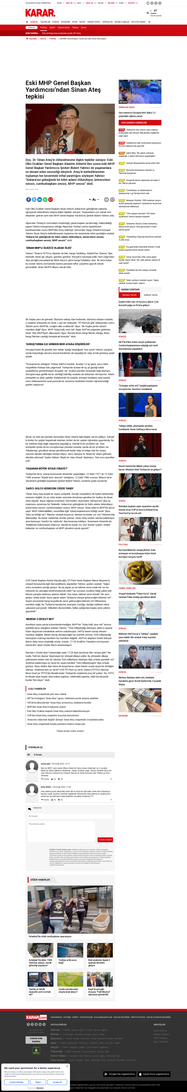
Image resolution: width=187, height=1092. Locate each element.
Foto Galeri (58, 1060)
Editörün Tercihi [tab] (150, 295)
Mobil (68, 1051)
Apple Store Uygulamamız (156, 1074)
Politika (43, 27)
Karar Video (94, 22)
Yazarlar (45, 22)
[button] (90, 199)
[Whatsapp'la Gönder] (45, 199)
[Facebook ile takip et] (155, 3)
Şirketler (118, 1038)
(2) (54, 779)
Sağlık (82, 1047)
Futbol (63, 1042)
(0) (61, 779)
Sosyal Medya (89, 1051)
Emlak (76, 1038)
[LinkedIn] (39, 199)
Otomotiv (85, 1038)
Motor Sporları (106, 1042)
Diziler (65, 1047)
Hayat (82, 22)
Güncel (34, 22)
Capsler (79, 1060)
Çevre (83, 27)
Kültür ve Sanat (108, 1060)
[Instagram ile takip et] (44, 1024)
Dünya (55, 22)
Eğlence (104, 1047)
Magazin (73, 1047)
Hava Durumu (160, 1030)
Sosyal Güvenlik (105, 1038)
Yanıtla (46, 779)
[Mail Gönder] (50, 199)
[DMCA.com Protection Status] (36, 1050)
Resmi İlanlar (122, 22)
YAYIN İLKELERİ (86, 1017)
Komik (95, 1055)
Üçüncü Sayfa (64, 27)
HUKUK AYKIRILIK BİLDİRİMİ (158, 1017)
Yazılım (100, 1051)
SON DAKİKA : (32, 33)
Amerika (78, 1034)
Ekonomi (65, 22)
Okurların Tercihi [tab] (129, 295)
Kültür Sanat (138, 22)
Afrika (102, 1034)
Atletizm (93, 1042)
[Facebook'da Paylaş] (28, 199)
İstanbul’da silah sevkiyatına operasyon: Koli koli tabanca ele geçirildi (72, 33)
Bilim (107, 1051)
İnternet (76, 1051)
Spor (74, 22)
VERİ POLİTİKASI (138, 1017)
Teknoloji (56, 1051)
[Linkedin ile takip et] (40, 1024)
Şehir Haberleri (161, 1041)
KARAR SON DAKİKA (36, 1040)
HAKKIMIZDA (56, 1017)
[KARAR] (40, 12)
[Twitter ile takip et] (159, 3)
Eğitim (52, 27)
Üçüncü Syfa (78, 1030)
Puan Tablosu (160, 1038)
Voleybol (83, 1042)
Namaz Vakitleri (161, 1034)
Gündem (73, 1055)
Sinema (87, 1055)
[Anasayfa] (27, 22)
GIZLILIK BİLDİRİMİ (121, 1017)
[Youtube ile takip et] (148, 3)
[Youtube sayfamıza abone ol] (36, 1024)
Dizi (81, 1055)
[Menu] (149, 22)
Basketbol (73, 1042)
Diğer (117, 1042)
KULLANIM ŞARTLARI (103, 1017)
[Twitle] (34, 199)
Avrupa (87, 1034)
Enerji (93, 1038)
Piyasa (68, 1038)
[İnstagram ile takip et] (152, 3)
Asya (95, 1034)
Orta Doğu (68, 1034)
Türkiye (75, 27)
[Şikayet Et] (111, 778)
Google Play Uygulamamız (122, 1074)
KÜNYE (75, 1017)
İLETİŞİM (67, 1017)
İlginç (102, 1055)
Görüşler (107, 22)
